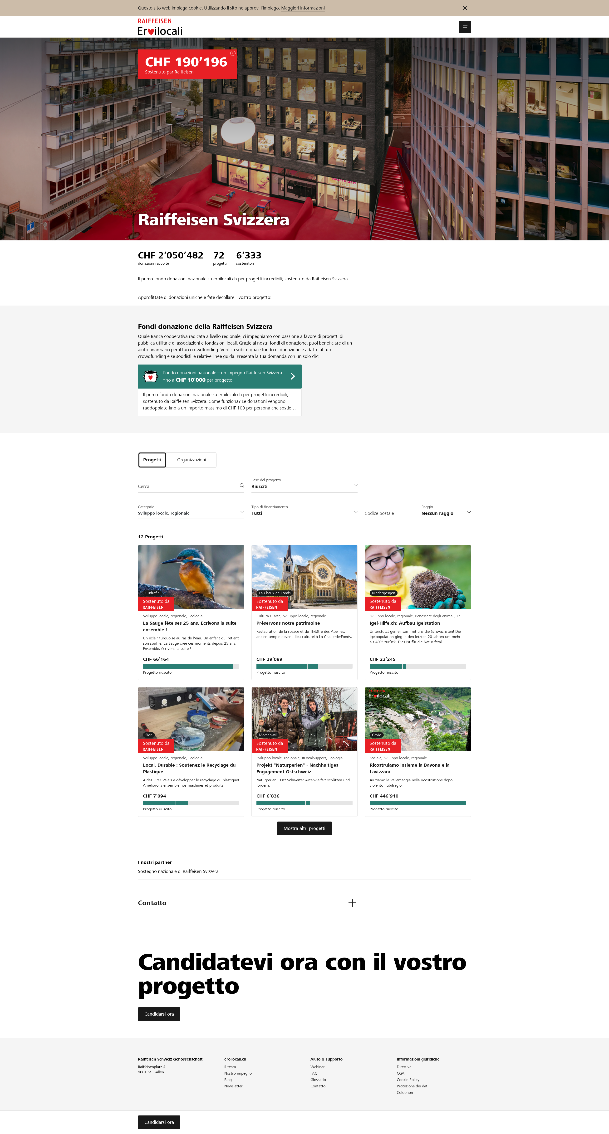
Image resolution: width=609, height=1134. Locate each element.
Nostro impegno (238, 1073)
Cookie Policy (408, 1079)
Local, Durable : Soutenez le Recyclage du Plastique (189, 768)
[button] (465, 27)
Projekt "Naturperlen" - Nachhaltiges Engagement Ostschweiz (297, 768)
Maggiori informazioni (303, 8)
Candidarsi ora (159, 1014)
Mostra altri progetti (304, 828)
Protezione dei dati (412, 1086)
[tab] (152, 460)
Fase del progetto (266, 480)
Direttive (404, 1067)
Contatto (317, 1086)
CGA (400, 1073)
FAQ (314, 1073)
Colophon (405, 1092)
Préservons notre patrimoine (288, 623)
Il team (230, 1067)
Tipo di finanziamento (269, 507)
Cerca (143, 486)
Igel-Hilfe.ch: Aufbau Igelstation (405, 623)
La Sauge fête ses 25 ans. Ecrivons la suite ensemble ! (189, 626)
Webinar (317, 1067)
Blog (228, 1079)
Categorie (146, 507)
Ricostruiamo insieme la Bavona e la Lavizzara (410, 768)
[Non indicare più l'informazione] (465, 8)
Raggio (427, 507)
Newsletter (233, 1086)
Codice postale (379, 513)
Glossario (318, 1079)
